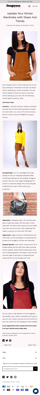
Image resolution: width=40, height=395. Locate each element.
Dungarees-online (8, 382)
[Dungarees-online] (13, 6)
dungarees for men (16, 333)
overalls (11, 335)
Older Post (7, 345)
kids (21, 319)
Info (3, 358)
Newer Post (32, 345)
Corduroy (8, 333)
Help (4, 352)
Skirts (15, 335)
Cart (35, 6)
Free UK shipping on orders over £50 (20, 1)
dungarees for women (29, 333)
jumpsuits (10, 231)
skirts (13, 316)
